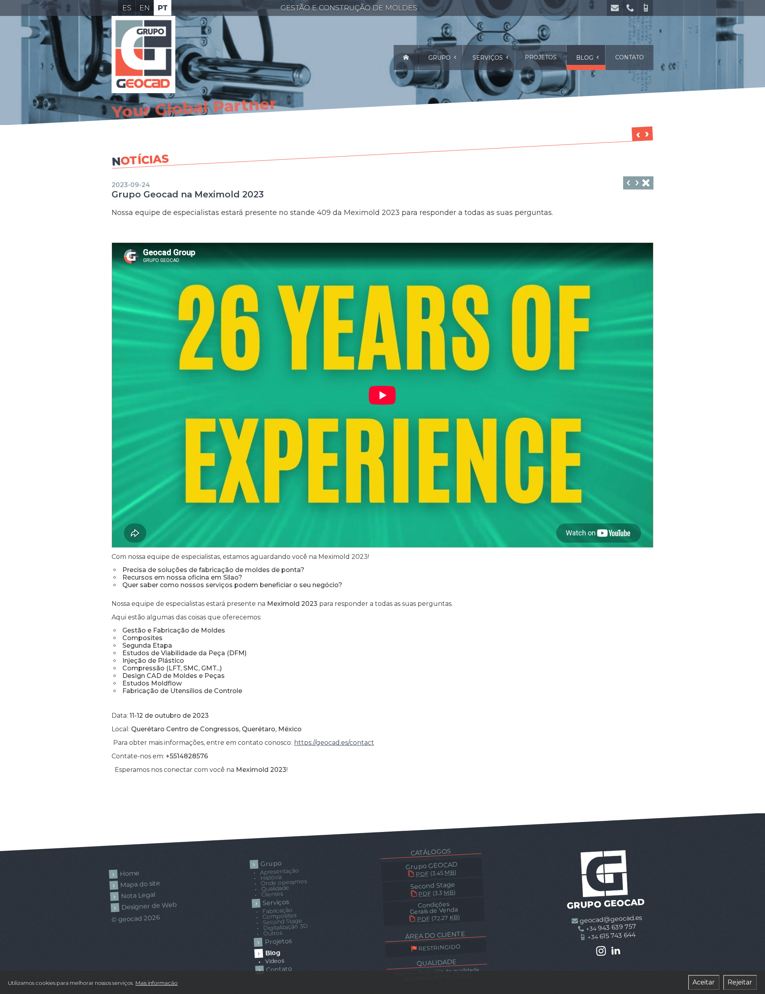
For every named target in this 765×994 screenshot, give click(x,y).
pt (163, 8)
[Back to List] (645, 183)
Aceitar (703, 982)
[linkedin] (616, 951)
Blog (585, 57)
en (144, 8)
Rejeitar (740, 982)
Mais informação (156, 983)
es (126, 8)
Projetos (541, 57)
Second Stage (432, 889)
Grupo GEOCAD (432, 869)
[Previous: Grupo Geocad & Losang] (637, 183)
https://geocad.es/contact (334, 742)
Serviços (488, 57)
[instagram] (601, 951)
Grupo (440, 57)
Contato (629, 57)
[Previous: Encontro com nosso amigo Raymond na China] (628, 183)
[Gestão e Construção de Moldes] (406, 57)
